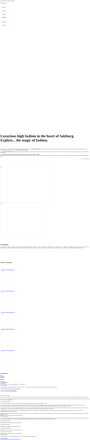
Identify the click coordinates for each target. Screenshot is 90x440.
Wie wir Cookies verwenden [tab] (5, 395)
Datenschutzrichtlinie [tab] (3, 434)
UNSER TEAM (87, 158)
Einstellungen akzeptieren (4, 388)
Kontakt (1, 375)
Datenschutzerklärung (4, 438)
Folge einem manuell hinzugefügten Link (8, 269)
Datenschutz (2, 376)
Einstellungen (18, 388)
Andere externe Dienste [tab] (4, 416)
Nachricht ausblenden (12, 388)
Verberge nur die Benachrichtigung (14, 439)
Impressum (2, 377)
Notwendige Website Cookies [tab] (5, 401)
